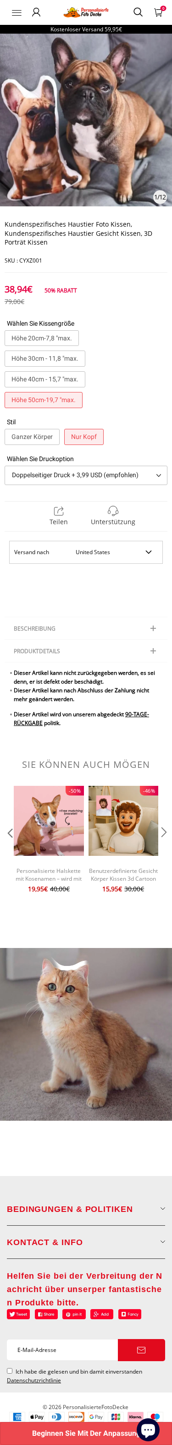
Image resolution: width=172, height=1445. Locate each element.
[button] (9, 851)
